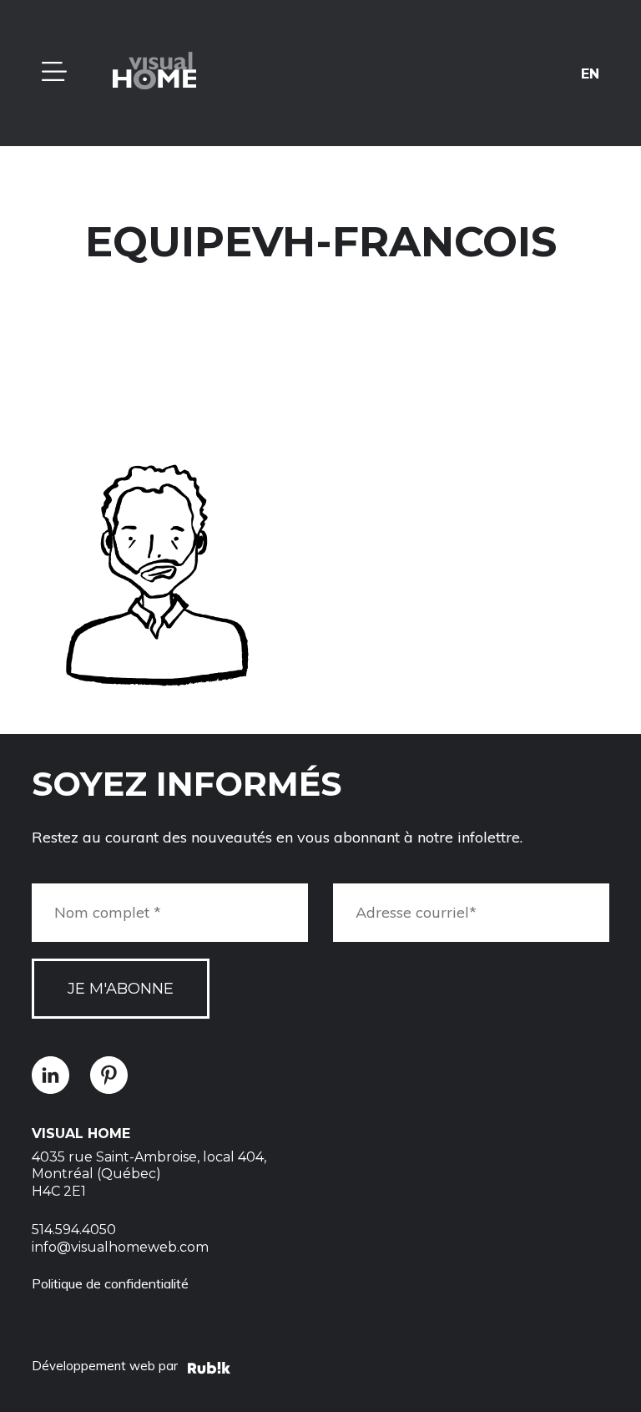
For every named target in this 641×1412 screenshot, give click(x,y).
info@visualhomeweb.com (120, 1247)
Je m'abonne (121, 988)
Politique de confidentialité (110, 1283)
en (590, 73)
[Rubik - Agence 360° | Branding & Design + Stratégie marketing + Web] (209, 1370)
